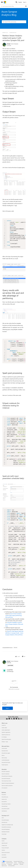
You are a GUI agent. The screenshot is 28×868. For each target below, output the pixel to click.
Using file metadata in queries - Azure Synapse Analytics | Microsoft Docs (14, 624)
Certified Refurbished (5, 760)
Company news (4, 845)
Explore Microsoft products (6, 739)
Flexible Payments (5, 764)
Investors (3, 850)
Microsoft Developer (5, 820)
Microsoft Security (5, 796)
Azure (3, 817)
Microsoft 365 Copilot (5, 808)
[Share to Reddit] (14, 718)
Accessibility (4, 854)
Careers (3, 840)
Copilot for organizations (6, 732)
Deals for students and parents (7, 785)
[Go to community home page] (5, 2)
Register (20, 2)
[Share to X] (11, 718)
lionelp (8, 44)
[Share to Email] (21, 718)
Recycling (21, 864)
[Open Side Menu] (2, 2)
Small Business (4, 811)
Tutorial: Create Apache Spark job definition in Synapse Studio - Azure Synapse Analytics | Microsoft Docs (14, 632)
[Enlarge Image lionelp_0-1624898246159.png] (14, 314)
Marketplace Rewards (5, 831)
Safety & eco (16, 864)
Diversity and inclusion (6, 852)
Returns (3, 755)
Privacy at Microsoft (5, 847)
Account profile (4, 748)
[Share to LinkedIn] (7, 718)
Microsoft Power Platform (6, 803)
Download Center (5, 750)
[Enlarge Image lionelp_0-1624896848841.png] (14, 267)
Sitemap (3, 862)
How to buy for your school (6, 780)
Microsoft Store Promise (6, 762)
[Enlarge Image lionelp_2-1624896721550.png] (14, 192)
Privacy (15, 862)
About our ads (4, 865)
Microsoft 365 (4, 801)
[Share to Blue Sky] (16, 718)
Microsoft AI (4, 794)
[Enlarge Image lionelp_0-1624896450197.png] (9, 136)
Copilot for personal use (6, 734)
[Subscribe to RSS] (19, 718)
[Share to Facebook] (9, 718)
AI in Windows (4, 737)
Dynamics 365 (4, 799)
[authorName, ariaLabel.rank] (4, 44)
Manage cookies (21, 862)
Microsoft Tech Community (6, 827)
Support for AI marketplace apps (7, 824)
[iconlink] (4, 670)
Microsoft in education (6, 771)
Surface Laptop (4, 727)
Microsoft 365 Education (6, 778)
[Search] (16, 2)
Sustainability (4, 857)
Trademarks (10, 864)
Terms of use (4, 864)
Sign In (24, 2)
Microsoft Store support (6, 753)
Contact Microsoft (9, 862)
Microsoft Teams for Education (7, 776)
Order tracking (4, 757)
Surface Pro (4, 725)
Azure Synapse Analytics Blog (8, 6)
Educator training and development (8, 783)
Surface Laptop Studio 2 (6, 730)
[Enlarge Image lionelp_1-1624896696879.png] (14, 178)
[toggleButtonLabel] (26, 6)
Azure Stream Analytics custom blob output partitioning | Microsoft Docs (13, 615)
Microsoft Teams (4, 806)
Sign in (7, 708)
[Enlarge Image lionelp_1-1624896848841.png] (14, 279)
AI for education (4, 787)
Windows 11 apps (5, 741)
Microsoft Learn (4, 822)
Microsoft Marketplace (6, 829)
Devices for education (5, 773)
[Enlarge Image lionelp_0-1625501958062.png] (14, 492)
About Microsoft (4, 843)
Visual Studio (4, 834)
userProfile (10, 665)
